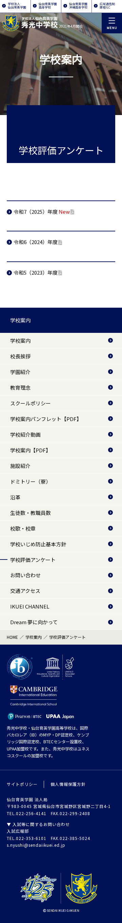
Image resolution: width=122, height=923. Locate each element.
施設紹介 (20, 465)
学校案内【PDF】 (30, 450)
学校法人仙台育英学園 (17, 6)
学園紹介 (20, 371)
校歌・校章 (23, 528)
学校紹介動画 (25, 434)
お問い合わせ (25, 575)
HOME (12, 637)
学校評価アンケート (33, 559)
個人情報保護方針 (68, 784)
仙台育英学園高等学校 (48, 6)
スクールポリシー (30, 403)
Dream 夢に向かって (34, 622)
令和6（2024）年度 (36, 241)
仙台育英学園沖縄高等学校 (78, 6)
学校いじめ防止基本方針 (38, 544)
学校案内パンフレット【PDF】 (46, 418)
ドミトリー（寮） (30, 481)
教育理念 (20, 387)
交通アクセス (25, 590)
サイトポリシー (22, 784)
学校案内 (20, 320)
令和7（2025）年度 (42, 211)
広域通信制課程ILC (107, 6)
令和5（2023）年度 (36, 272)
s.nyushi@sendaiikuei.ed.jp (36, 845)
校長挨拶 (20, 356)
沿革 (15, 497)
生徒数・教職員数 (30, 512)
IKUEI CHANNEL (29, 606)
